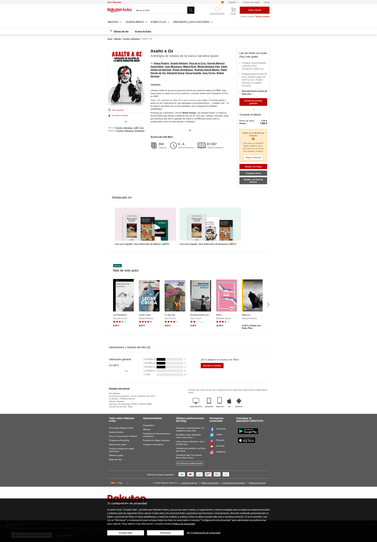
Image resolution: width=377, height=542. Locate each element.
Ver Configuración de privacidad (203, 533)
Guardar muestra (120, 115)
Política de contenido (257, 483)
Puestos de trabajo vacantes (156, 440)
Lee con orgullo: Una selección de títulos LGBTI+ (142, 244)
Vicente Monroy (216, 63)
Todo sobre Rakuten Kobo (121, 428)
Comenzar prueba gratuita (253, 101)
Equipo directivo (116, 432)
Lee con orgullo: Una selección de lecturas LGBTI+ (208, 244)
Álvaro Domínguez (182, 70)
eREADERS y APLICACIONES (191, 21)
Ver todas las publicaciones (189, 463)
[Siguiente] (268, 304)
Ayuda (266, 2)
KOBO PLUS (159, 21)
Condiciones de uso (189, 483)
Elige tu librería (253, 157)
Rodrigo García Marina (206, 70)
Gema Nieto (157, 66)
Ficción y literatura (123, 128)
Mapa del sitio (115, 459)
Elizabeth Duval (175, 73)
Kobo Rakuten (120, 10)
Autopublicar (149, 425)
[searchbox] (164, 10)
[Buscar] (190, 10)
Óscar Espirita (193, 73)
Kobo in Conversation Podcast (123, 436)
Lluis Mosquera (173, 66)
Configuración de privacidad (233, 483)
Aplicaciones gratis (117, 444)
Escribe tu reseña (212, 365)
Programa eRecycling (119, 440)
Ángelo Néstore (179, 63)
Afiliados (147, 429)
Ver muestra (118, 110)
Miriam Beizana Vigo (208, 66)
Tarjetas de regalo (251, 2)
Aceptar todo (125, 533)
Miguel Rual (189, 66)
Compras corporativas (153, 444)
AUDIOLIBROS (135, 21)
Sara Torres (208, 73)
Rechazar (165, 533)
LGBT (136, 128)
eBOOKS (113, 21)
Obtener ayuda (116, 455)
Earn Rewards (114, 2)
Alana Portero (161, 63)
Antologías (139, 131)
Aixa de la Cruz (197, 63)
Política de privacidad (209, 483)
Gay (142, 128)
